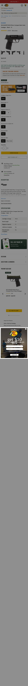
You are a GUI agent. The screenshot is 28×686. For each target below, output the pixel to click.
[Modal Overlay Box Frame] (14, 343)
